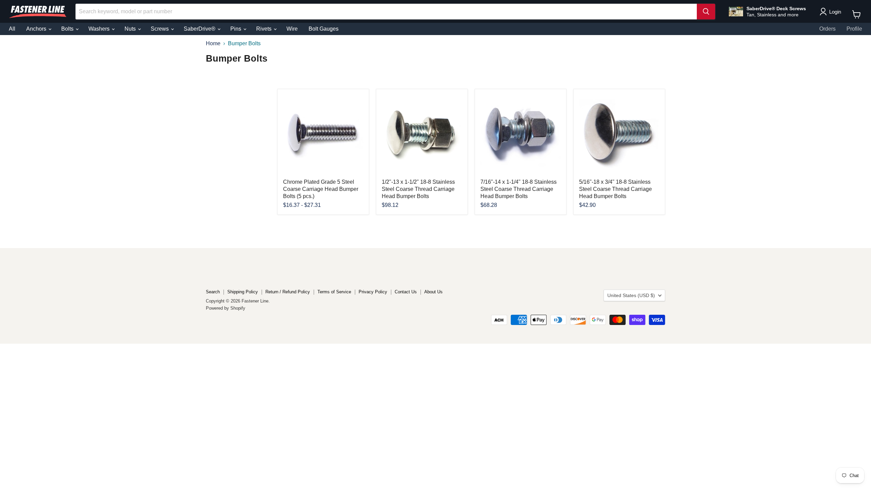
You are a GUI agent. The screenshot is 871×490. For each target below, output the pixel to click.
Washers (99, 29)
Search (213, 291)
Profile (854, 29)
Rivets (264, 29)
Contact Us (406, 291)
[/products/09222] (520, 135)
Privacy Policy (373, 291)
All (12, 29)
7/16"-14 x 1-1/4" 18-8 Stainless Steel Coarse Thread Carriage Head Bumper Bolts (518, 189)
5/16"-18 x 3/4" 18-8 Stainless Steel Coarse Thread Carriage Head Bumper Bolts (615, 189)
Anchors (37, 29)
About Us (433, 291)
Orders (827, 29)
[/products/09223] (422, 135)
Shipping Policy (242, 291)
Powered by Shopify (225, 308)
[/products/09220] (619, 135)
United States (631, 295)
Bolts (68, 29)
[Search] (706, 11)
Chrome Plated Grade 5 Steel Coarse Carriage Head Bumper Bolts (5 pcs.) (320, 189)
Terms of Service (334, 291)
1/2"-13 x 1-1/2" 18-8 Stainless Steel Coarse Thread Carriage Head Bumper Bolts (418, 189)
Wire (292, 29)
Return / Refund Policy (287, 291)
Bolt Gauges (324, 29)
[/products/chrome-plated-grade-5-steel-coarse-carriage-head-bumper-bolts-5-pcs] (323, 135)
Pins (236, 29)
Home (213, 43)
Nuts (131, 29)
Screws (160, 29)
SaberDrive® (200, 29)
